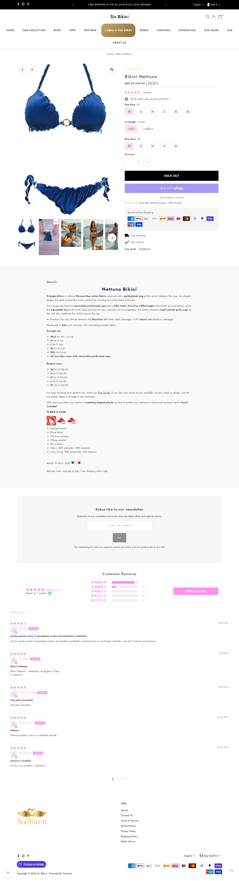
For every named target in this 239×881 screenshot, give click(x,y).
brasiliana (148, 128)
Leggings (163, 30)
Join (119, 537)
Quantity (129, 154)
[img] (18, 623)
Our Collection (34, 30)
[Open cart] (220, 16)
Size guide (130, 248)
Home (10, 30)
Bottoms (90, 30)
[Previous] (73, 5)
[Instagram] (23, 4)
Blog (57, 30)
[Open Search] (207, 16)
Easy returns (137, 242)
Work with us (128, 841)
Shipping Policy (129, 836)
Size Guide (211, 30)
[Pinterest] (28, 4)
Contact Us (126, 815)
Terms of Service (130, 820)
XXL (188, 111)
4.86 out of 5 (53, 590)
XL (176, 111)
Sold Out (171, 176)
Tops (72, 30)
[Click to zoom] (112, 70)
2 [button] (118, 779)
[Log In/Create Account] (213, 16)
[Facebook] (18, 4)
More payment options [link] (172, 197)
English (197, 4)
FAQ (229, 30)
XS (129, 111)
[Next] (166, 5)
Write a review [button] (196, 591)
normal (131, 128)
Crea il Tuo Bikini (118, 30)
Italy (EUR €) (210, 856)
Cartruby (67, 873)
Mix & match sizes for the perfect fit (149, 99)
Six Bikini (119, 16)
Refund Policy (128, 826)
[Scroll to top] (231, 870)
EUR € (214, 4)
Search (124, 810)
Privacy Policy (128, 831)
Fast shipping (138, 235)
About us (119, 42)
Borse (144, 30)
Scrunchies (187, 30)
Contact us (144, 248)
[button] (133, 92)
